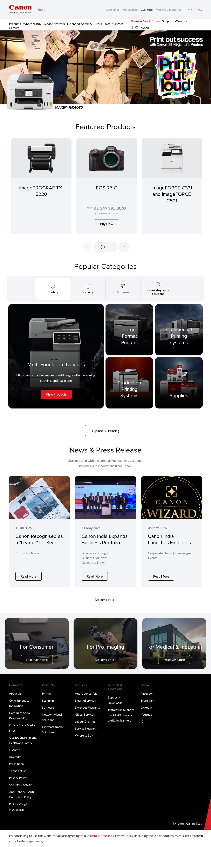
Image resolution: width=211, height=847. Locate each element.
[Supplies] (179, 382)
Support (167, 21)
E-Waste (14, 750)
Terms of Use (17, 771)
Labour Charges (85, 721)
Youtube (146, 714)
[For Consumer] (37, 653)
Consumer (113, 9)
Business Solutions (95, 558)
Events (152, 558)
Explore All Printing (105, 431)
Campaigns (183, 553)
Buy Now (106, 224)
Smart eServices (85, 700)
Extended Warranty (79, 23)
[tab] (52, 289)
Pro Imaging (130, 9)
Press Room (102, 23)
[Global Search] (190, 10)
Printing (47, 693)
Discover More (105, 599)
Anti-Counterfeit (86, 693)
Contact (117, 23)
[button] (196, 59)
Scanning (48, 700)
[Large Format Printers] (129, 329)
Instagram (147, 700)
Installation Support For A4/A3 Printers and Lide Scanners (121, 715)
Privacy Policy (18, 778)
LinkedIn (146, 707)
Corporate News (27, 553)
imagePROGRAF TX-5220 (41, 190)
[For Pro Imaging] (105, 653)
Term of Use (98, 836)
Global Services (85, 714)
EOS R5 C (106, 187)
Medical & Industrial (168, 9)
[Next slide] (124, 247)
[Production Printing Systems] (129, 382)
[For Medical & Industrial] (174, 653)
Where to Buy (32, 23)
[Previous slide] (87, 247)
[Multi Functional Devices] (56, 356)
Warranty (181, 21)
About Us (15, 693)
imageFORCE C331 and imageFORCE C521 (171, 194)
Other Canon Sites (190, 823)
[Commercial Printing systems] (179, 329)
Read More (28, 576)
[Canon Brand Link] (20, 9)
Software (48, 707)
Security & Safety (20, 785)
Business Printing (94, 553)
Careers (14, 27)
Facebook (147, 693)
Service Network (54, 23)
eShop (144, 27)
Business (147, 9)
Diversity (15, 757)
